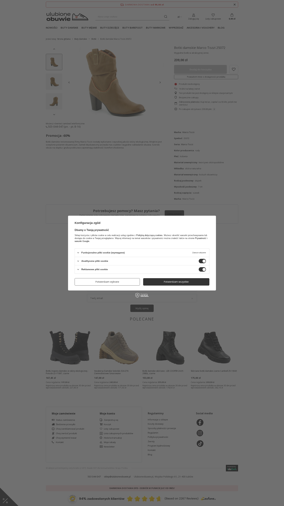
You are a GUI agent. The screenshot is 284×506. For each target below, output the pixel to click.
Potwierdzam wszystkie (176, 281)
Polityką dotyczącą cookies (149, 235)
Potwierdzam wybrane (107, 281)
